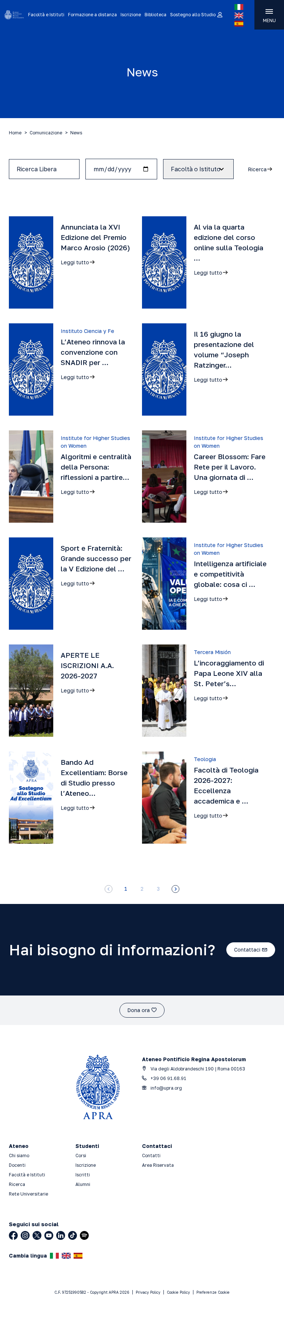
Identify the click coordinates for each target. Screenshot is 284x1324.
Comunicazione (46, 132)
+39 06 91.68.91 (167, 1078)
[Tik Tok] (72, 1235)
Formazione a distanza (92, 14)
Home (15, 132)
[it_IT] (238, 7)
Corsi (80, 1155)
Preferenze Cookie (213, 1292)
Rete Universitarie (28, 1194)
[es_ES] (238, 24)
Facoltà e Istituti (46, 14)
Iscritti (82, 1174)
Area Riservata (158, 1165)
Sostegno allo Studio (193, 14)
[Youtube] (48, 1235)
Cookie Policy (178, 1292)
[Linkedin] (60, 1235)
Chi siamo (19, 1155)
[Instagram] (25, 1235)
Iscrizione (131, 14)
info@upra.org (165, 1088)
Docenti (17, 1165)
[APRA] (14, 15)
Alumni (82, 1184)
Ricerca (17, 1184)
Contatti (151, 1155)
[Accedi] (219, 15)
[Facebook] (13, 1235)
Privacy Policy (148, 1292)
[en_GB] (238, 15)
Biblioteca (155, 14)
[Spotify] (84, 1235)
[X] (37, 1235)
